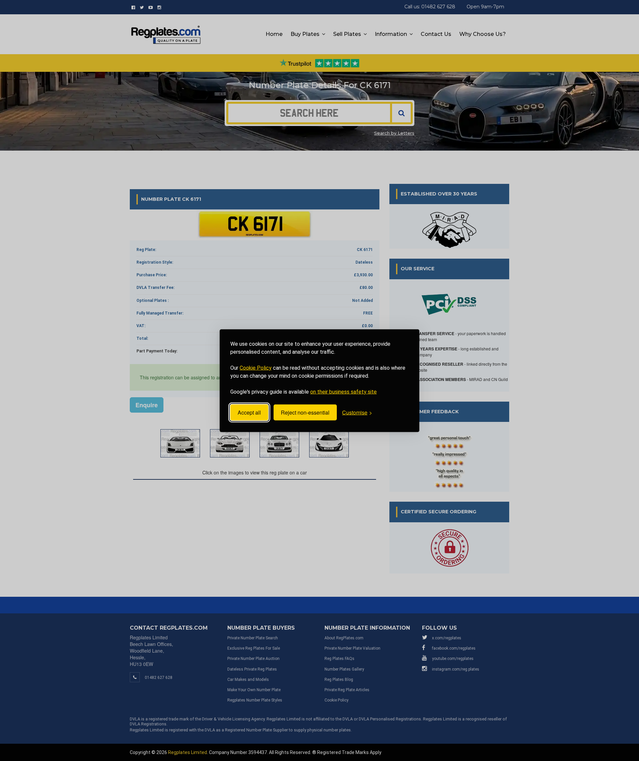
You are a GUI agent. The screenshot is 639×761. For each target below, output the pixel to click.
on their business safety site (343, 391)
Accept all (249, 412)
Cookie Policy (256, 367)
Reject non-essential (305, 412)
